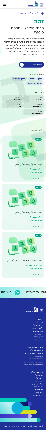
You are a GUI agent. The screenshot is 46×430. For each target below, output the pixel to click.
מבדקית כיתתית (19, 79)
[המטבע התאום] (23, 255)
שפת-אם (17, 100)
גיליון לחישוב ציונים (35, 83)
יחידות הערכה (37, 113)
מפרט (32, 79)
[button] (4, 4)
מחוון (40, 79)
